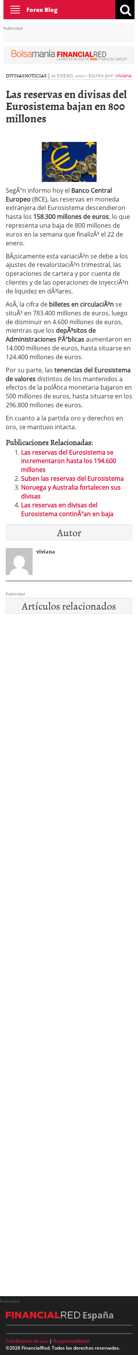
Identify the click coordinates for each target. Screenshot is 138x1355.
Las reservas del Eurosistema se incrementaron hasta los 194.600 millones (68, 461)
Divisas (15, 75)
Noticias (36, 75)
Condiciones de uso (27, 1341)
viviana (123, 75)
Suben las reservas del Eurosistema (72, 478)
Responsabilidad (71, 1341)
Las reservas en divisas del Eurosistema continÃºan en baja (67, 509)
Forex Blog (42, 9)
